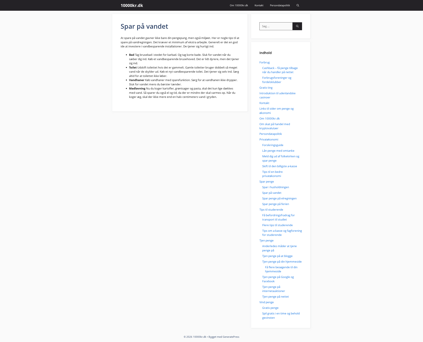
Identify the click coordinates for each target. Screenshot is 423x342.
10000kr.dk (132, 5)
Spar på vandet (271, 193)
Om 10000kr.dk (239, 5)
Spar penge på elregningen (279, 198)
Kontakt (259, 5)
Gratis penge (270, 308)
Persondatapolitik (280, 5)
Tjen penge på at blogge (277, 256)
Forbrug (264, 62)
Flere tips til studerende (277, 225)
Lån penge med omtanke (278, 151)
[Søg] (297, 26)
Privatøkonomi (268, 139)
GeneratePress (231, 336)
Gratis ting (265, 87)
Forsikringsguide (272, 145)
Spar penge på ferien (275, 204)
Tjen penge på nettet (275, 296)
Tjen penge (266, 240)
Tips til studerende (271, 209)
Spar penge (266, 181)
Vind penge (266, 302)
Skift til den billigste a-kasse (279, 166)
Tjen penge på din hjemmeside (282, 261)
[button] (297, 5)
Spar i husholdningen (275, 187)
